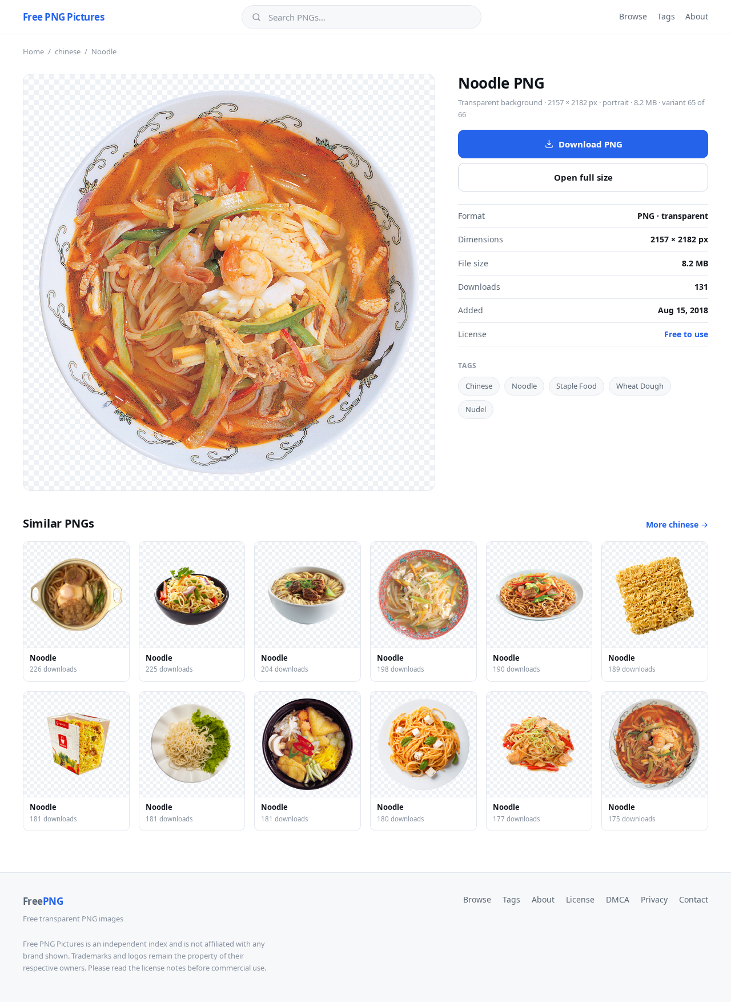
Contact (693, 899)
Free (43, 901)
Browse (633, 16)
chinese (68, 51)
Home (33, 51)
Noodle (524, 386)
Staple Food (576, 386)
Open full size (583, 177)
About (696, 16)
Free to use (686, 334)
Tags (666, 16)
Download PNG (590, 144)
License (580, 899)
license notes (164, 968)
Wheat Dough (640, 386)
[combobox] (369, 17)
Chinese (478, 386)
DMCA (617, 899)
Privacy (654, 899)
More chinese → (677, 524)
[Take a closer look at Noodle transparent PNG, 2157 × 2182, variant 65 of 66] (229, 282)
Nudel (475, 409)
